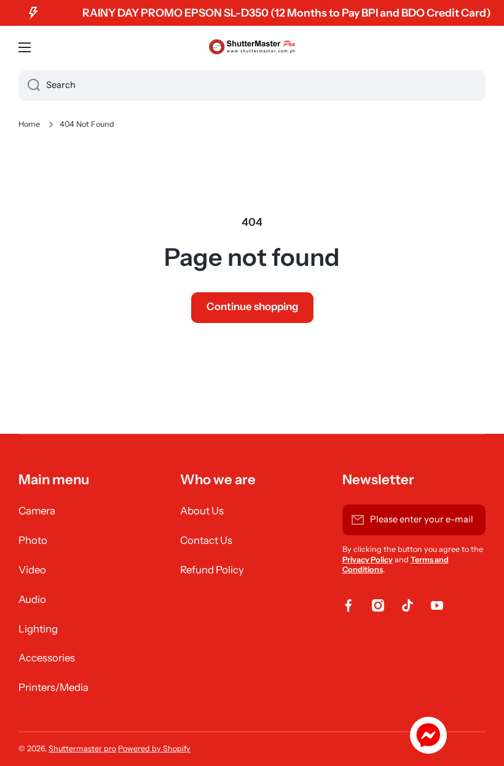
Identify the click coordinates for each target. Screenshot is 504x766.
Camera (36, 511)
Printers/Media (53, 687)
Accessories (46, 658)
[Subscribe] (470, 520)
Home (29, 124)
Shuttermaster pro (82, 748)
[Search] (29, 85)
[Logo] (252, 47)
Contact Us (206, 540)
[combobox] (252, 85)
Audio (32, 599)
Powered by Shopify (154, 748)
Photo (32, 540)
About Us (202, 511)
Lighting (38, 629)
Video (32, 570)
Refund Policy (212, 570)
